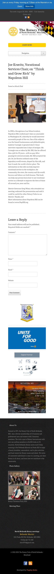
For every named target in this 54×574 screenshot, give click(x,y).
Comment (12, 232)
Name (10, 259)
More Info (29, 6)
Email (10, 270)
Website (11, 280)
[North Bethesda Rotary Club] (27, 32)
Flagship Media (32, 570)
